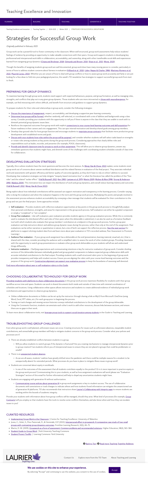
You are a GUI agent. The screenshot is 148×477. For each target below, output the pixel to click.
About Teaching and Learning (123, 457)
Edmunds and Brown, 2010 (76, 61)
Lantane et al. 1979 (75, 179)
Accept (115, 470)
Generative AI (95, 22)
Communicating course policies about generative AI (37, 383)
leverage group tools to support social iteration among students (72, 312)
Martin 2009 (89, 179)
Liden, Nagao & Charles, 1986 (97, 70)
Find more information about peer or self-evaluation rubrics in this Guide (37, 265)
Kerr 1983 (62, 179)
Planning (8, 22)
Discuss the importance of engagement (27, 113)
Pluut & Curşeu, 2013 (20, 74)
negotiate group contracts (90, 131)
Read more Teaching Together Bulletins (117, 443)
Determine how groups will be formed (27, 116)
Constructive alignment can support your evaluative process (60, 261)
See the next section (116, 228)
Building (36, 22)
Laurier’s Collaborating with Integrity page (95, 389)
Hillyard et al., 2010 (75, 70)
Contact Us (69, 457)
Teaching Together (126, 22)
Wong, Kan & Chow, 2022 (95, 166)
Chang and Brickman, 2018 (52, 61)
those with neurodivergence (112, 99)
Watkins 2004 (17, 182)
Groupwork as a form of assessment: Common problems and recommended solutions (65, 428)
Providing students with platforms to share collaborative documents (35, 281)
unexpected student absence (33, 354)
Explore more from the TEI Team (92, 457)
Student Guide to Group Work (24, 431)
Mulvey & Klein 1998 (104, 179)
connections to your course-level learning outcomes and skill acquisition (96, 125)
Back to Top (91, 443)
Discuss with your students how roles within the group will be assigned (41, 137)
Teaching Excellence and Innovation (18, 29)
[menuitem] (17, 22)
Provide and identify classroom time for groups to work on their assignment (43, 146)
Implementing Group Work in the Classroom (30, 419)
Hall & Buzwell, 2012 (48, 179)
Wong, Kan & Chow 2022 (36, 186)
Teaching (65, 22)
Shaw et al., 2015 (96, 61)
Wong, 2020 (109, 61)
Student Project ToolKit (21, 434)
